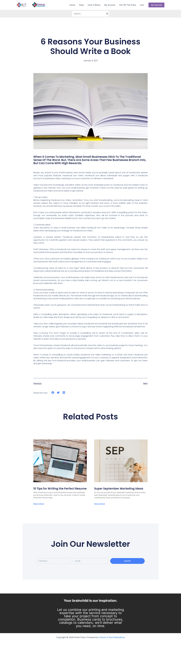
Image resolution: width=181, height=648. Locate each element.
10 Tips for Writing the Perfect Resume (60, 489)
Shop (81, 5)
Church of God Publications (112, 637)
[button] (156, 5)
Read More (38, 504)
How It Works (94, 5)
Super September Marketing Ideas (118, 489)
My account (109, 5)
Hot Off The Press (127, 5)
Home (72, 5)
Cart (142, 5)
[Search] (107, 13)
